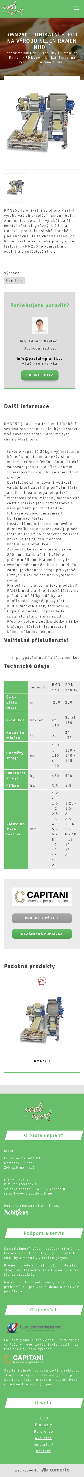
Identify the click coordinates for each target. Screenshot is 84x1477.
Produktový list (42, 918)
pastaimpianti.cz (21, 53)
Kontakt (43, 1451)
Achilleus (49, 1206)
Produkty (43, 1424)
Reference (43, 1431)
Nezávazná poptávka (42, 934)
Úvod (43, 1418)
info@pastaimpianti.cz (40, 358)
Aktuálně (43, 1438)
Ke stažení (44, 1444)
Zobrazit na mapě (19, 1167)
